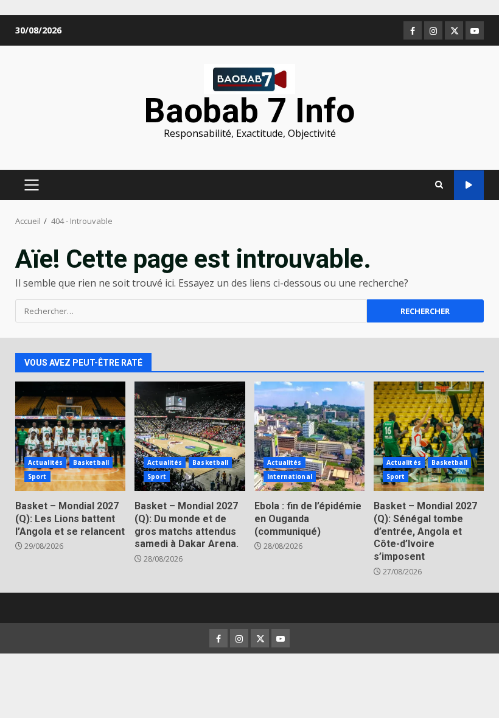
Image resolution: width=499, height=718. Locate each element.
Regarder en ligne (469, 185)
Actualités (45, 462)
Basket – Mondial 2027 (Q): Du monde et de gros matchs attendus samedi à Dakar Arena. (189, 436)
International (289, 476)
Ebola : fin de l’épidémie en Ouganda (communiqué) (309, 436)
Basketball (91, 462)
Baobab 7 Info (249, 110)
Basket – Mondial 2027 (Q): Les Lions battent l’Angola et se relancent (70, 436)
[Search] (439, 185)
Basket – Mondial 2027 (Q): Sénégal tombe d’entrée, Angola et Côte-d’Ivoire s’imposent (429, 436)
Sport (37, 476)
